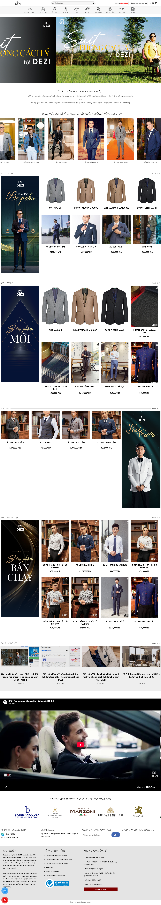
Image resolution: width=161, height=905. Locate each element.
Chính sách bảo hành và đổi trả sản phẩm (59, 859)
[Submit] (93, 3)
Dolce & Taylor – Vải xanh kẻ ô (55, 387)
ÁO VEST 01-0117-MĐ (86, 247)
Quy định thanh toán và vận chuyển (57, 864)
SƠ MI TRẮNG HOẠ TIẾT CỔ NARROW (55, 566)
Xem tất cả (155, 174)
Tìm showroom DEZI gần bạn (138, 3)
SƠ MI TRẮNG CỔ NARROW (115, 565)
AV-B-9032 (147, 247)
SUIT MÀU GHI (55, 208)
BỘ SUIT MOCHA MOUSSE (86, 208)
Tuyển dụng (49, 867)
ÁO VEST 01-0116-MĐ (55, 247)
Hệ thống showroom (100, 889)
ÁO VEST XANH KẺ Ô (106, 443)
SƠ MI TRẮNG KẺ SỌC (114, 386)
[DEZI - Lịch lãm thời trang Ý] (23, 3)
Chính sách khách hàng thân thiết (56, 856)
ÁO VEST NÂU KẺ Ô (76, 443)
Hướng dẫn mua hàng (52, 871)
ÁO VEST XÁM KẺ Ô (15, 443)
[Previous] (6, 50)
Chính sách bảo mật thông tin (55, 875)
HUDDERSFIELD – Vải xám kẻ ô (144, 331)
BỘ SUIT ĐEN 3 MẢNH (147, 208)
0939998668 (10, 834)
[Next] (155, 50)
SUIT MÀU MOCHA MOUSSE (116, 208)
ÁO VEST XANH (116, 247)
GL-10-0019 (45, 443)
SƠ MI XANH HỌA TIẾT (144, 386)
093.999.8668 (124, 3)
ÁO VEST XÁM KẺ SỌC (85, 386)
